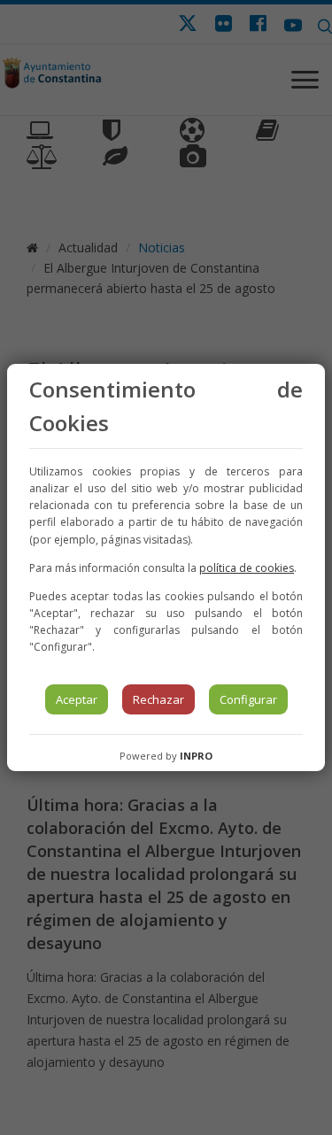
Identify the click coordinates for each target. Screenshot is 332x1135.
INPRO (196, 755)
